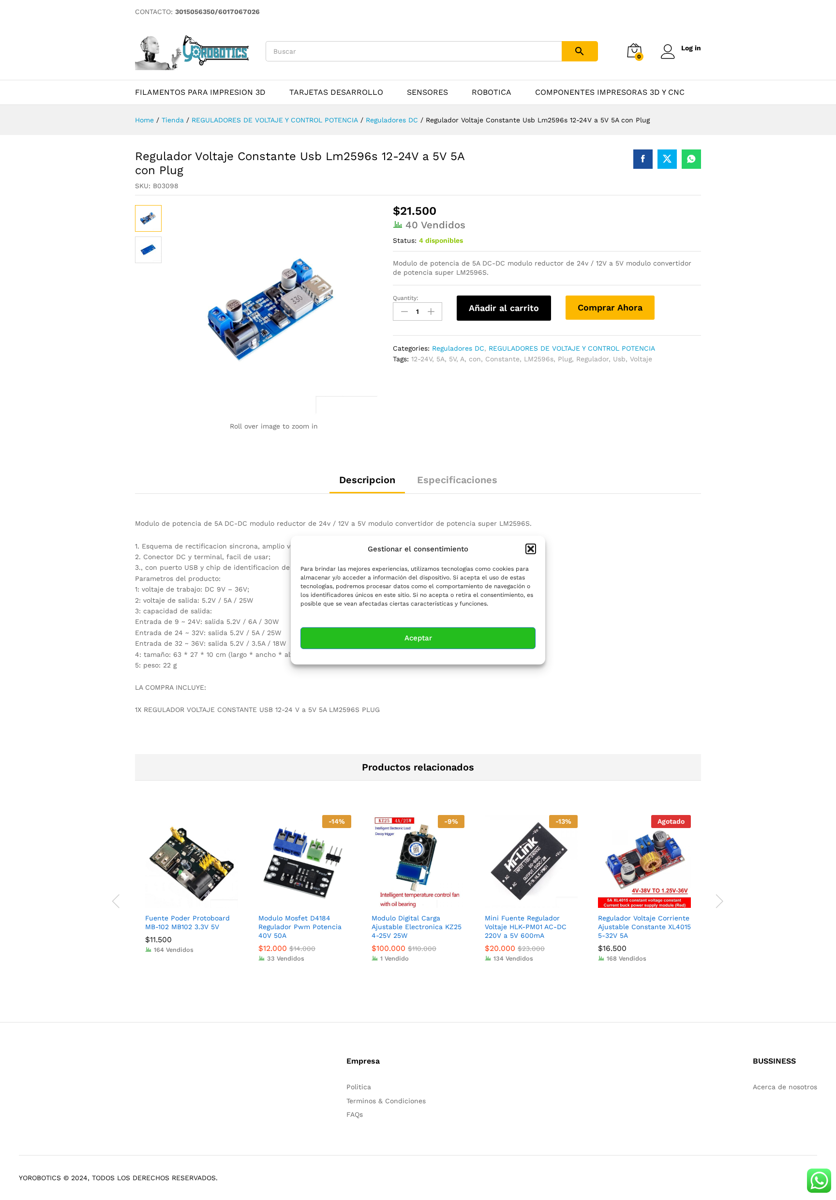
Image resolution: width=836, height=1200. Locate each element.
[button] (531, 548)
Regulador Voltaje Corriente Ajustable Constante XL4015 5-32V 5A (644, 926)
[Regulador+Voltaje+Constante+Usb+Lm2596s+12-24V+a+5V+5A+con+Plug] (667, 159)
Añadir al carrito (504, 308)
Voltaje (641, 359)
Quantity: (405, 298)
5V (452, 359)
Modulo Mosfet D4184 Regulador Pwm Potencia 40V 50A (300, 926)
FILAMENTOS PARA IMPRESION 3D (200, 92)
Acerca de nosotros (785, 1087)
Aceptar (418, 638)
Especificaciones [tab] (457, 480)
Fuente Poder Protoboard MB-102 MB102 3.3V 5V (187, 922)
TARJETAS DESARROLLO (336, 92)
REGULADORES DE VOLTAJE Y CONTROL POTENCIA (572, 348)
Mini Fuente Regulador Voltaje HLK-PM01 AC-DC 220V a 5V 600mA (526, 926)
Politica (358, 1087)
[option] (191, 891)
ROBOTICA (491, 92)
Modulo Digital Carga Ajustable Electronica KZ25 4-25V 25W (417, 926)
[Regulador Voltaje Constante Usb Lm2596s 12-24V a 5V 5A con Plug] (643, 159)
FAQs (354, 1114)
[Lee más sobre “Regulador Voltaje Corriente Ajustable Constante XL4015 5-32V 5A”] (633, 902)
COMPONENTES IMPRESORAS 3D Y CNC (610, 92)
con (475, 359)
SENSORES (427, 92)
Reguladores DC (458, 348)
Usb (619, 359)
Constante (502, 359)
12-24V (421, 359)
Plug (565, 359)
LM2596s (538, 359)
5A (440, 359)
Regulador (592, 359)
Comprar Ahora (610, 307)
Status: (405, 240)
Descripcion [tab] (367, 480)
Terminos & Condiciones (386, 1101)
